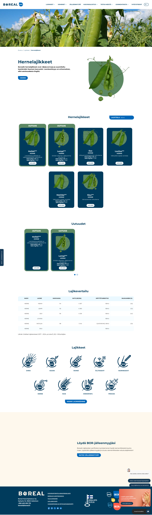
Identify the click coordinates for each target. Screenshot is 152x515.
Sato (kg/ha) (76, 298)
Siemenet (61, 4)
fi (145, 4)
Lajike (39, 298)
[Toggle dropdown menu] (54, 4)
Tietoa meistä (106, 4)
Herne (23, 78)
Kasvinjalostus (89, 4)
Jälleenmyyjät (75, 4)
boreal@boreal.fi (24, 505)
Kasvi (26, 298)
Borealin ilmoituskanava (56, 496)
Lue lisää (32, 163)
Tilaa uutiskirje (53, 498)
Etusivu (20, 50)
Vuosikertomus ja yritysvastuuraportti (60, 504)
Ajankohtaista (121, 4)
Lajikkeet (49, 4)
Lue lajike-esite (52, 501)
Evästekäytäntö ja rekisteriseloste (59, 493)
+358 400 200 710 (24, 503)
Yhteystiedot (137, 4)
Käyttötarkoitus (102, 298)
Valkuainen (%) (127, 298)
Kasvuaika (57, 298)
